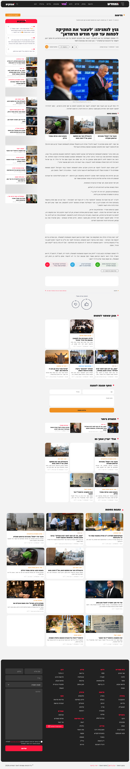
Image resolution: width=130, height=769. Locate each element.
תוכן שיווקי (80, 684)
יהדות (102, 703)
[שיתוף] (8, 26)
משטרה (101, 711)
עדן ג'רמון (112, 765)
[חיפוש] (17, 4)
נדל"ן (82, 741)
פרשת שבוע (121, 684)
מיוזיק (83, 4)
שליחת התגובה (82, 410)
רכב (35, 4)
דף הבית (116, 20)
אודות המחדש (59, 718)
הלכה (123, 677)
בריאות (81, 673)
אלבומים (81, 696)
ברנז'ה (41, 4)
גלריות (49, 4)
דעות (82, 722)
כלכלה (82, 726)
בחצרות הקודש (99, 733)
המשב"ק (122, 707)
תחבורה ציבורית (58, 684)
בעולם (102, 699)
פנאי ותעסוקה (120, 733)
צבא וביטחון (100, 718)
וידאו (70, 4)
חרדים (77, 4)
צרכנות (81, 681)
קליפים (81, 707)
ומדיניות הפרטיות (15, 741)
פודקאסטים (100, 681)
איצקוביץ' (121, 699)
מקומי (82, 733)
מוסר (123, 681)
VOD (64, 4)
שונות (123, 688)
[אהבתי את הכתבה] (86, 304)
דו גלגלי (61, 673)
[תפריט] (122, 4)
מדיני (102, 707)
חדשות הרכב (59, 677)
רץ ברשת (101, 684)
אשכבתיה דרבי (99, 729)
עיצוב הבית (121, 729)
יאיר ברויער (94, 765)
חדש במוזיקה (79, 699)
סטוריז (102, 677)
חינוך (123, 718)
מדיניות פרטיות (59, 699)
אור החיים (121, 673)
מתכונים (56, 4)
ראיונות (81, 711)
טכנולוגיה (81, 677)
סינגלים (81, 703)
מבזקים (61, 715)
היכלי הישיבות (99, 744)
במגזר (102, 737)
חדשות (90, 4)
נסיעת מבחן (60, 681)
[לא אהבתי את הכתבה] (75, 304)
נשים (123, 726)
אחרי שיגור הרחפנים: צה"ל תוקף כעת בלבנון (24, 51)
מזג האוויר (80, 729)
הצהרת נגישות (59, 703)
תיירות (82, 744)
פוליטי (102, 714)
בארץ (102, 696)
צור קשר (61, 722)
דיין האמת (101, 741)
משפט (82, 737)
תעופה (61, 688)
